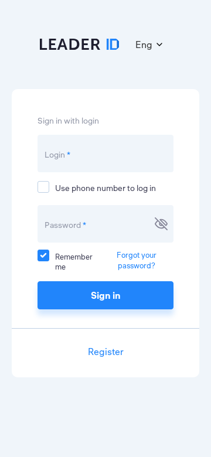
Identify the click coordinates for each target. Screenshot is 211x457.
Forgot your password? (136, 260)
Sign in (106, 295)
